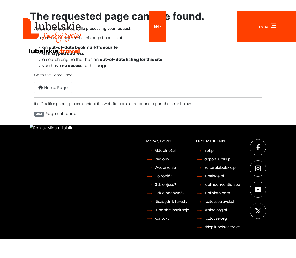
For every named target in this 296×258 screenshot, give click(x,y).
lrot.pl (209, 151)
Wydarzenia (165, 168)
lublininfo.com (217, 193)
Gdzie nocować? (169, 193)
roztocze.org (215, 218)
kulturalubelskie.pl (220, 168)
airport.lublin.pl (217, 159)
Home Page (55, 88)
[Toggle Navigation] (266, 26)
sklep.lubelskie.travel (222, 227)
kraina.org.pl (215, 210)
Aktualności (165, 151)
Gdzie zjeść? (165, 185)
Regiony (162, 159)
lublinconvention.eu (222, 185)
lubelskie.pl (214, 176)
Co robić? (163, 176)
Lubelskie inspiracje (172, 210)
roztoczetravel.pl (219, 202)
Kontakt (162, 218)
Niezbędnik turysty (171, 202)
